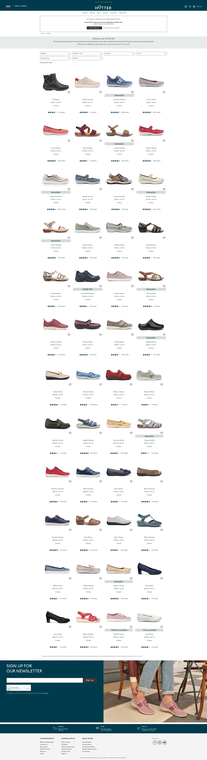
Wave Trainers (88, 488)
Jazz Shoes (149, 634)
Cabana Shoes (88, 585)
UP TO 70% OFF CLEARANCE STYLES (103, 2)
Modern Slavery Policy (89, 749)
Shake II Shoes (151, 196)
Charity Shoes (119, 245)
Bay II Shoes (118, 488)
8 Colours (151, 154)
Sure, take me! (94, 28)
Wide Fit (64, 753)
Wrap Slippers (119, 342)
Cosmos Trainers (56, 342)
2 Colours (56, 105)
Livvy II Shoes (151, 99)
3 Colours (87, 105)
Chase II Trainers (56, 196)
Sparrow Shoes (149, 488)
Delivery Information (68, 746)
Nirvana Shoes (88, 392)
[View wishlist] (190, 6)
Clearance (113, 12)
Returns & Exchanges (46, 742)
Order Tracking (45, 749)
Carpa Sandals (149, 440)
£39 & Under (116, 44)
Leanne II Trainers (119, 99)
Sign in (17, 6)
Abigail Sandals (88, 440)
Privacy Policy (86, 744)
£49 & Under (125, 44)
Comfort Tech (65, 751)
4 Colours (119, 251)
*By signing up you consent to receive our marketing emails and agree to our (27, 693)
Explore (105, 12)
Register (24, 6)
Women (92, 12)
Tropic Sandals (119, 148)
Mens (99, 12)
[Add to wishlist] (69, 95)
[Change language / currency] (9, 6)
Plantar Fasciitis (66, 749)
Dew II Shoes (118, 537)
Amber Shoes (58, 392)
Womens (84, 44)
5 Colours (119, 154)
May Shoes (88, 537)
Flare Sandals (151, 293)
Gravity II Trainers (57, 488)
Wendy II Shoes (118, 392)
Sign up (90, 680)
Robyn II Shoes (119, 585)
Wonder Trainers (58, 537)
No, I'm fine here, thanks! (111, 28)
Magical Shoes (151, 342)
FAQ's (42, 753)
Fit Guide (64, 744)
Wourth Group (86, 742)
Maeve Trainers (87, 99)
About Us (43, 751)
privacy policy (45, 693)
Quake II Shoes (151, 148)
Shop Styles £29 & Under (103, 44)
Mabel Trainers (119, 634)
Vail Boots (55, 99)
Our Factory (86, 751)
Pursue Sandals (119, 196)
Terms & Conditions (88, 746)
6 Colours (119, 105)
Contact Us (43, 744)
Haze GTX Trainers (87, 293)
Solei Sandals (151, 245)
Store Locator (65, 742)
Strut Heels (149, 585)
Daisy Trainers (88, 245)
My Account (44, 746)
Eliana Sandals (88, 634)
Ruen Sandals (87, 148)
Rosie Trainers (119, 293)
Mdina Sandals (149, 537)
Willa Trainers (57, 585)
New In (85, 12)
